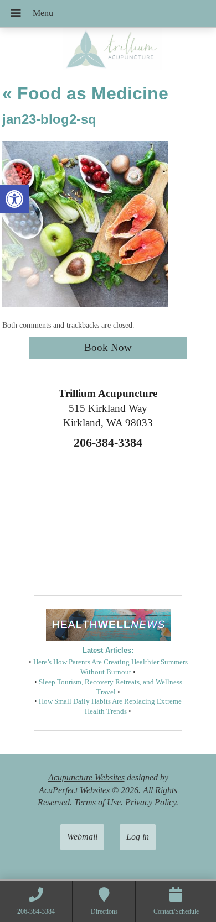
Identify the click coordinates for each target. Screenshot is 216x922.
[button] (14, 199)
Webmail (82, 836)
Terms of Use (97, 802)
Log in (137, 836)
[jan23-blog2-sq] (85, 303)
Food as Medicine (85, 93)
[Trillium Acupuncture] (108, 51)
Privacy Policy (150, 802)
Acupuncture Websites (86, 777)
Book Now (108, 347)
